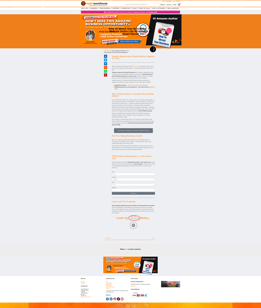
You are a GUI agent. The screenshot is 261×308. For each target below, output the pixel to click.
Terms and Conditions (110, 286)
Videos (162, 4)
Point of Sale (144, 8)
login (126, 249)
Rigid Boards (105, 8)
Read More (133, 286)
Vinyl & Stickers (158, 8)
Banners (94, 8)
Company (114, 177)
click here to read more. (140, 12)
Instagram (114, 299)
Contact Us (178, 1)
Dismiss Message (151, 12)
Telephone (114, 187)
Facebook (107, 299)
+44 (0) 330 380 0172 (87, 296)
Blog (169, 4)
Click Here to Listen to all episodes (138, 85)
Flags (134, 8)
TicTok (118, 299)
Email (113, 182)
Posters (115, 8)
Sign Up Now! (168, 1)
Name (113, 171)
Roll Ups (84, 8)
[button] (105, 56)
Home (163, 1)
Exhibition (126, 8)
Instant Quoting (109, 282)
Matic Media (83, 282)
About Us (83, 281)
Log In (173, 1)
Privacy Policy (109, 285)
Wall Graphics (173, 8)
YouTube (122, 299)
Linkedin (136, 66)
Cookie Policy (108, 284)
